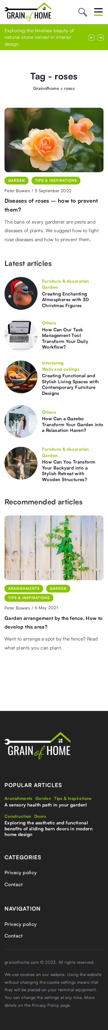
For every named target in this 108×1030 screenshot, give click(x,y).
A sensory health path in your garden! (45, 805)
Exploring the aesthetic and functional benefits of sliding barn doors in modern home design (48, 828)
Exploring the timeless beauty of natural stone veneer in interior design (39, 37)
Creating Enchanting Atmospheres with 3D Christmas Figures (65, 299)
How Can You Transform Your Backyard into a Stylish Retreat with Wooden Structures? (68, 470)
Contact (13, 884)
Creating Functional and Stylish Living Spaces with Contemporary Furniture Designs (70, 384)
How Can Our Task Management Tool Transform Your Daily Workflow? (65, 338)
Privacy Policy (45, 1005)
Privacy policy (20, 872)
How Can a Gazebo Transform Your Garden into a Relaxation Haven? (72, 424)
